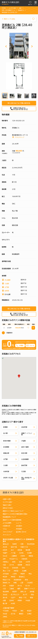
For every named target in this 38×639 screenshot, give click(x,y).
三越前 (11, 588)
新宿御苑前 (17, 579)
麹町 (19, 588)
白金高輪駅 (25, 459)
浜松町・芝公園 (8, 477)
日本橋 (29, 553)
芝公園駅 (7, 280)
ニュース (18, 523)
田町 (4, 559)
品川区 (13, 613)
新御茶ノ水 (6, 582)
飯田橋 (28, 550)
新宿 (26, 579)
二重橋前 (14, 556)
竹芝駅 (23, 471)
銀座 (31, 597)
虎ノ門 (25, 594)
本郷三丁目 (24, 547)
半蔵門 (5, 553)
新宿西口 (22, 576)
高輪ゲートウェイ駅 (26, 434)
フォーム (33, 635)
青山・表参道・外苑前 (26, 478)
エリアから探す (12, 8)
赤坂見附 (15, 568)
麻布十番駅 (25, 447)
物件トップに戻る (9, 19)
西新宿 (16, 571)
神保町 (22, 574)
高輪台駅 (6, 453)
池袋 (20, 562)
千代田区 (6, 610)
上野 (21, 582)
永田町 (13, 603)
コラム (5, 529)
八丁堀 (13, 553)
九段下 (13, 597)
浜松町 (5, 550)
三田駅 (7, 283)
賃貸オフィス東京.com (18, 625)
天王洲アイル (13, 559)
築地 (13, 562)
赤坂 (23, 568)
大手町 (28, 562)
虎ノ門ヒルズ (15, 594)
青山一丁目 (6, 571)
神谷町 (5, 576)
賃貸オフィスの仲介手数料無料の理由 (15, 514)
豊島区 (21, 613)
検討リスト (30, 4)
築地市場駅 (7, 441)
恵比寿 (5, 597)
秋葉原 (11, 585)
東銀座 (31, 556)
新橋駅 (5, 427)
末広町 (5, 547)
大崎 (4, 565)
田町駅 (7, 291)
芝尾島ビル (21, 10)
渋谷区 (5, 613)
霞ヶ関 (5, 603)
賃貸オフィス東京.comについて (13, 511)
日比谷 (5, 556)
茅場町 (20, 600)
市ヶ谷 (20, 585)
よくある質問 (7, 523)
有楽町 (14, 544)
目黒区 (5, 616)
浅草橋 (20, 565)
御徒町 (14, 591)
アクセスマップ (19, 137)
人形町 (14, 574)
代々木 (11, 565)
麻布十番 (14, 547)
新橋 (15, 582)
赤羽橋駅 (6, 447)
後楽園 (32, 591)
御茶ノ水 (23, 591)
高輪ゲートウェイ (29, 588)
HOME (4, 8)
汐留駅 (23, 441)
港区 (20, 8)
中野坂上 (6, 562)
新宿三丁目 (6, 579)
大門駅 (7, 287)
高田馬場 (6, 591)
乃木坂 (21, 553)
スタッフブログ (7, 532)
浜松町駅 (24, 427)
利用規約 (19, 529)
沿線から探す (7, 499)
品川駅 (5, 433)
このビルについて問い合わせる (20, 103)
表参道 (20, 550)
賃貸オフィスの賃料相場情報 (12, 520)
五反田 (5, 594)
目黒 (21, 544)
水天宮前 (6, 574)
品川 (12, 550)
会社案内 (19, 526)
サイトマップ (7, 535)
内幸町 (22, 556)
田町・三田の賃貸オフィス (8, 10)
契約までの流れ (8, 508)
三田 (4, 588)
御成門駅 (24, 465)
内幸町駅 (6, 471)
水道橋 (24, 571)
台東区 (29, 613)
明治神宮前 (30, 544)
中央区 (14, 610)
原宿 (32, 594)
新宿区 (29, 610)
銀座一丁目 (22, 597)
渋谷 (4, 585)
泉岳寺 (28, 565)
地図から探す (7, 505)
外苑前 (28, 600)
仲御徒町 (24, 559)
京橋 (4, 600)
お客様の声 (6, 526)
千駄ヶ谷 (5, 568)
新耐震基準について (9, 517)
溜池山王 (6, 544)
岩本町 (11, 600)
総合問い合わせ (21, 532)
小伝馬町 (30, 582)
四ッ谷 (27, 585)
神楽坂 (13, 576)
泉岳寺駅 (24, 453)
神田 (30, 574)
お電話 (21, 635)
